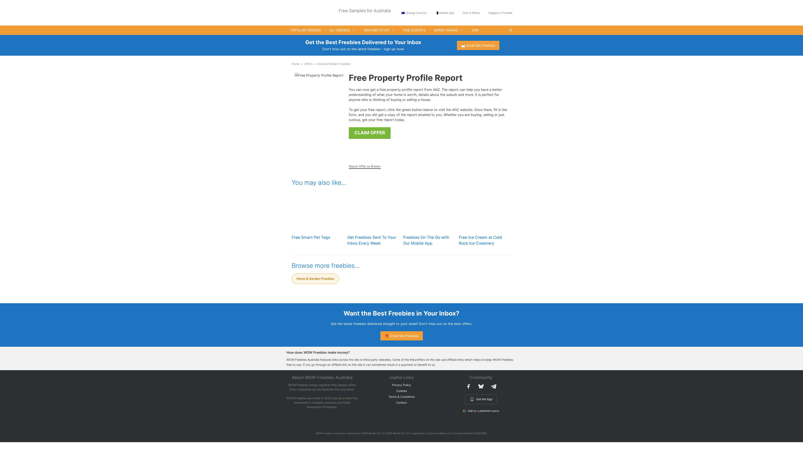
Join (474, 30)
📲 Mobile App (444, 12)
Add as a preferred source (483, 410)
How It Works (471, 12)
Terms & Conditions (401, 396)
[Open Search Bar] (511, 30)
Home (295, 63)
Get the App (484, 399)
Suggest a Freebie (500, 12)
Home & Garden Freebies (333, 63)
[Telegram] (493, 386)
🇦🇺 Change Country (414, 12)
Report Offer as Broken (365, 166)
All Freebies (339, 30)
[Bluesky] (481, 386)
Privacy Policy (401, 385)
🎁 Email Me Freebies (402, 336)
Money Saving (446, 30)
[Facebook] (468, 386)
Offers (308, 63)
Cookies (401, 391)
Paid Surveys (414, 30)
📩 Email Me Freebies (478, 45)
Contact (401, 402)
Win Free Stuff (377, 30)
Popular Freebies (306, 30)
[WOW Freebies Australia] (302, 12)
